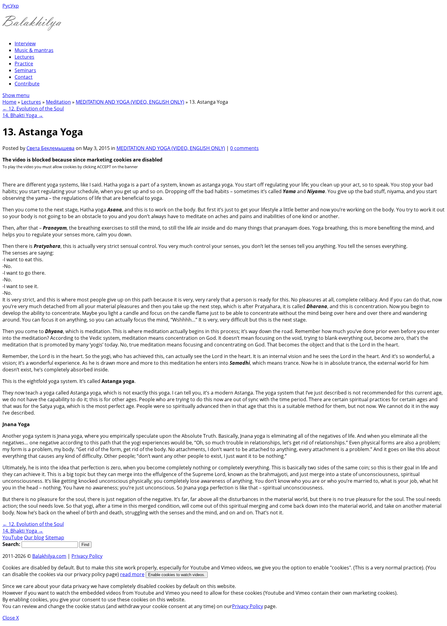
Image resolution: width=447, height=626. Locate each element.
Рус (6, 5)
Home (9, 102)
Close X (10, 617)
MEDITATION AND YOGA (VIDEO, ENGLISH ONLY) (130, 102)
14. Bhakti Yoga (22, 115)
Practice (24, 63)
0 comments (244, 148)
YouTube (12, 537)
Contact (24, 77)
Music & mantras (34, 50)
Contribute (27, 83)
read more (132, 574)
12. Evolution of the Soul (33, 108)
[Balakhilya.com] (31, 26)
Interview (25, 43)
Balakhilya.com (49, 556)
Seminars (25, 70)
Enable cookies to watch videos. (176, 574)
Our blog (34, 537)
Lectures (24, 57)
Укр (14, 5)
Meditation (58, 102)
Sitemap (54, 537)
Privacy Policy (86, 556)
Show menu (15, 95)
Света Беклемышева (50, 148)
